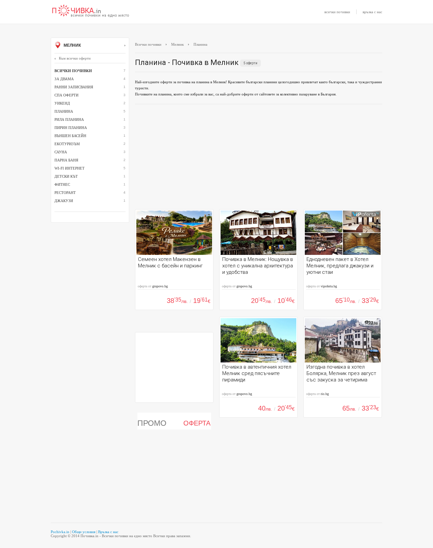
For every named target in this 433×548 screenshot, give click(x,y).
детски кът (66, 176)
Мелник (72, 45)
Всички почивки (148, 44)
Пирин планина (70, 128)
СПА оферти (66, 95)
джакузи (63, 201)
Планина (63, 111)
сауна (60, 152)
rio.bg (325, 394)
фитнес (62, 184)
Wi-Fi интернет (69, 168)
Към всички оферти (75, 58)
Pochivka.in (60, 532)
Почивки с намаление (91, 11)
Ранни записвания (73, 87)
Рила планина (69, 119)
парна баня (66, 160)
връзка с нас (372, 12)
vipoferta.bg (329, 286)
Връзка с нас (108, 532)
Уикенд (62, 103)
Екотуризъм (67, 144)
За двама (64, 79)
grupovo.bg (160, 286)
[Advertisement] (258, 158)
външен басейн (70, 136)
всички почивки (337, 12)
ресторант (65, 193)
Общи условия (83, 532)
